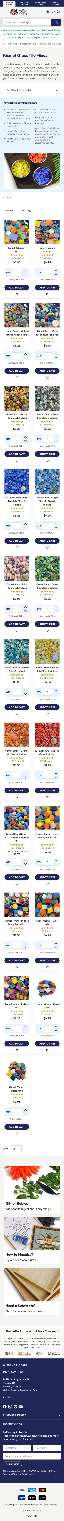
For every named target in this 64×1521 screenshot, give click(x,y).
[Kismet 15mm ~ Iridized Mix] (16, 988)
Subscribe (12, 1464)
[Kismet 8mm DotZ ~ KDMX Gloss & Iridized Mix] (16, 818)
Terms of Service (21, 1474)
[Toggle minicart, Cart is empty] (58, 12)
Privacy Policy (32, 1515)
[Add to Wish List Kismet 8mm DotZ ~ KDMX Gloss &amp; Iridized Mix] (16, 883)
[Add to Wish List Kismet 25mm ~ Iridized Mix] (16, 1133)
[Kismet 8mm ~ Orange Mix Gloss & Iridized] (16, 735)
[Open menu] (5, 12)
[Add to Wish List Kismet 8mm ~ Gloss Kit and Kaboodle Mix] (47, 377)
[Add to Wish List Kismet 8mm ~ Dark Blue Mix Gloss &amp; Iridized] (16, 547)
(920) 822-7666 (13, 1372)
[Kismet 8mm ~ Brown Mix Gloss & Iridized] (16, 398)
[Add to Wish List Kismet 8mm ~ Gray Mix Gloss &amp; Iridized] (47, 460)
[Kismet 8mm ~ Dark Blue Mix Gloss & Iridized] (16, 481)
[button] (9, 3)
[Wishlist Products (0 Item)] (53, 12)
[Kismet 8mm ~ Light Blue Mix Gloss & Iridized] (47, 481)
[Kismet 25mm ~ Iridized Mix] (16, 1071)
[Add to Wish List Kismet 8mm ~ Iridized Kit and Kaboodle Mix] (16, 377)
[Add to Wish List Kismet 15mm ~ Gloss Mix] (47, 967)
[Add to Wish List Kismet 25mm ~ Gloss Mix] (47, 1050)
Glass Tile (12, 43)
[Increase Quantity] (25, 271)
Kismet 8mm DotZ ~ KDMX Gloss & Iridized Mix (17, 837)
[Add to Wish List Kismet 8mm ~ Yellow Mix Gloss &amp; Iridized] (47, 713)
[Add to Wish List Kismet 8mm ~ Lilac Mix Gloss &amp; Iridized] (16, 630)
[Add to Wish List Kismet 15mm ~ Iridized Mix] (16, 1050)
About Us (8, 1397)
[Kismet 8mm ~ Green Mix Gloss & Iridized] (47, 568)
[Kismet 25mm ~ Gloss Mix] (47, 988)
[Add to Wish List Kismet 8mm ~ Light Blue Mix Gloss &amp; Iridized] (47, 547)
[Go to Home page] (19, 11)
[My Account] (48, 12)
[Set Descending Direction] (29, 210)
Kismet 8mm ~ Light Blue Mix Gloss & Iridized (47, 501)
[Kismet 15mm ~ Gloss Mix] (47, 905)
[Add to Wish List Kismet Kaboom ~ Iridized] (47, 294)
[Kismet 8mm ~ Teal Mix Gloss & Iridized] (16, 651)
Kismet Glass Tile (28, 43)
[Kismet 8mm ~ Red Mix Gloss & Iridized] (47, 735)
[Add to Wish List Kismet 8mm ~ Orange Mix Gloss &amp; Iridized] (16, 797)
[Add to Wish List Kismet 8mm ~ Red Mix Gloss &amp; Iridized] (47, 797)
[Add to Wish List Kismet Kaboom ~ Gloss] (16, 294)
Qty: (8, 272)
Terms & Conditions (32, 1510)
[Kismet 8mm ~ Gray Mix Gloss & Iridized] (47, 398)
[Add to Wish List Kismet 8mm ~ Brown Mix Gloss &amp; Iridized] (16, 460)
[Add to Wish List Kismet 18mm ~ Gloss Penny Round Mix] (47, 883)
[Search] (56, 22)
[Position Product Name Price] (14, 210)
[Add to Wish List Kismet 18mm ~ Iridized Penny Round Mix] (16, 967)
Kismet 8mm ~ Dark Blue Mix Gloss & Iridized (16, 501)
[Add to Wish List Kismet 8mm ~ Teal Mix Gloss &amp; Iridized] (16, 713)
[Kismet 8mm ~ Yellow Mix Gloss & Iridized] (47, 651)
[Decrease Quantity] (25, 274)
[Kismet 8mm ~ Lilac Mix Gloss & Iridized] (16, 568)
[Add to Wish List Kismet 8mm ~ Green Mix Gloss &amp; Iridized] (47, 630)
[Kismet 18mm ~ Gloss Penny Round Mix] (47, 818)
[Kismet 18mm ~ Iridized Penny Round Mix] (16, 905)
